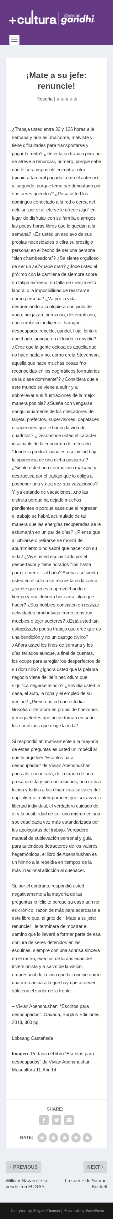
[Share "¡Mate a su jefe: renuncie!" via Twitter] (56, 1120)
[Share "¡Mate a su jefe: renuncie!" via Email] (69, 1120)
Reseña (44, 98)
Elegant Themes (46, 1211)
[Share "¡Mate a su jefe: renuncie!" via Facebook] (44, 1120)
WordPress (95, 1211)
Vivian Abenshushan (69, 765)
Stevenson (88, 354)
